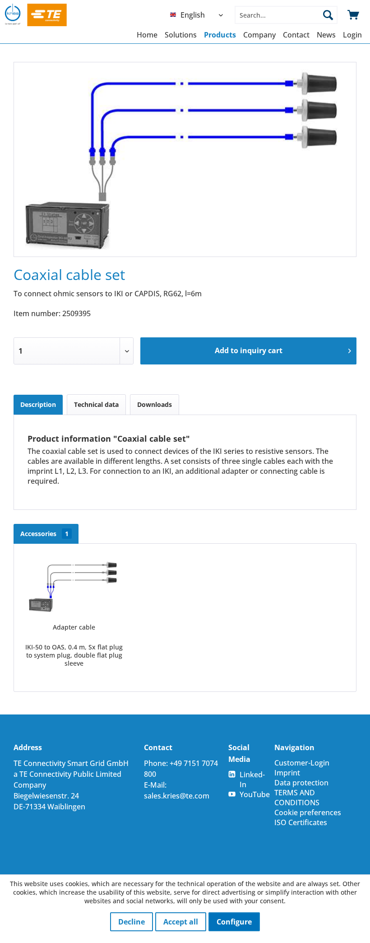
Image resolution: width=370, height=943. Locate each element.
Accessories (44, 533)
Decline (131, 922)
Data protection (301, 783)
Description (38, 404)
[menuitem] (198, 15)
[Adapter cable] (74, 586)
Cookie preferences (307, 812)
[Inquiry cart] (354, 15)
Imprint (287, 773)
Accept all (180, 922)
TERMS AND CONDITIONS (296, 798)
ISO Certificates (300, 822)
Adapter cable (74, 627)
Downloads (154, 404)
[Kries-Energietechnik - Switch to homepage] (44, 15)
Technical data (96, 404)
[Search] (328, 15)
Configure (234, 922)
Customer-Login (301, 763)
